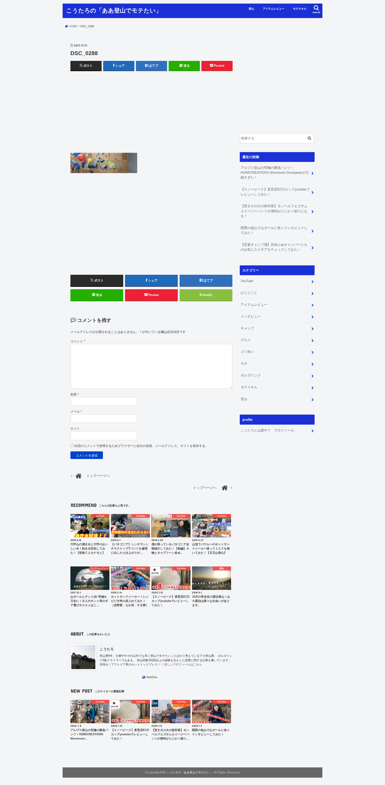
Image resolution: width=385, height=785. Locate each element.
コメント (77, 341)
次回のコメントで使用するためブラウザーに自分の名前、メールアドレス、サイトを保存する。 (141, 446)
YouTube (247, 281)
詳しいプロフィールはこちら (183, 664)
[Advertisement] (151, 116)
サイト (75, 428)
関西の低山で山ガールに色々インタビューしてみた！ (274, 230)
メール (76, 411)
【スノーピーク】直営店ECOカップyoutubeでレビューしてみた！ (275, 192)
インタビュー (251, 316)
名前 (74, 394)
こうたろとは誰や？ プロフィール (267, 430)
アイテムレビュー (273, 8)
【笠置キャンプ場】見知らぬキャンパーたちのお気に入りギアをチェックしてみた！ (274, 247)
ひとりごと (249, 293)
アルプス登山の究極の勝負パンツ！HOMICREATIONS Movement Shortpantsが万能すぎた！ (275, 172)
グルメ (246, 340)
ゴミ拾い (247, 351)
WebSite (151, 677)
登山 (251, 8)
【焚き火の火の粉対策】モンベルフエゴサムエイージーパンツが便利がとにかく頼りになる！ (274, 211)
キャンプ (247, 328)
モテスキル (299, 8)
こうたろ (107, 649)
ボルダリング (251, 375)
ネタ (244, 363)
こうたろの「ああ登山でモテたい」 (114, 10)
